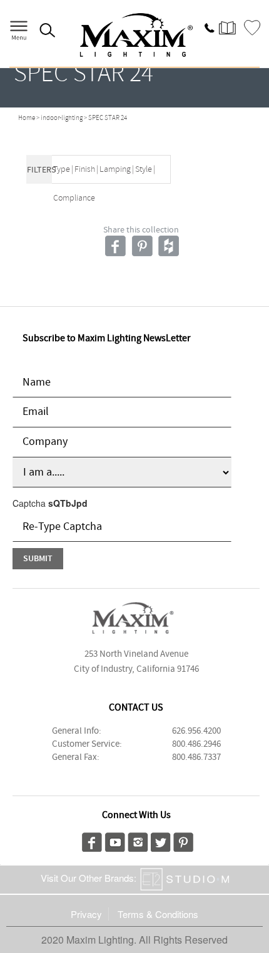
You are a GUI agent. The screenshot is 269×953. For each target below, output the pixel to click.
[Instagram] (138, 840)
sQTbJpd (68, 503)
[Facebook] (92, 840)
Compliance (74, 198)
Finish (84, 170)
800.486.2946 (196, 744)
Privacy (86, 914)
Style (143, 170)
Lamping (115, 170)
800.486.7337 (196, 757)
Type (61, 170)
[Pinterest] (183, 840)
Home (26, 118)
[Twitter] (161, 840)
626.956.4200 (196, 731)
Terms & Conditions (158, 914)
